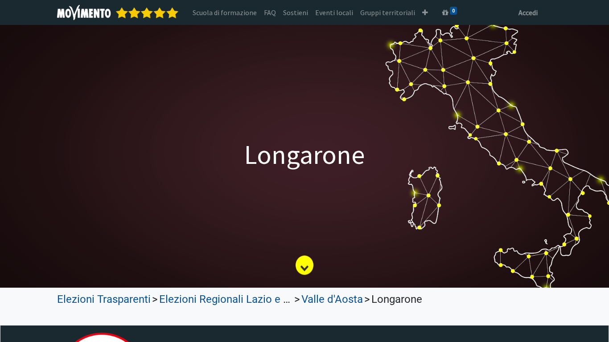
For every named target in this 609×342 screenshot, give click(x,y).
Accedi (528, 12)
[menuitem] (224, 12)
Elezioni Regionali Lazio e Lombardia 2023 (259, 299)
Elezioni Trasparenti (104, 299)
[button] (425, 12)
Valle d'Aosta (332, 299)
